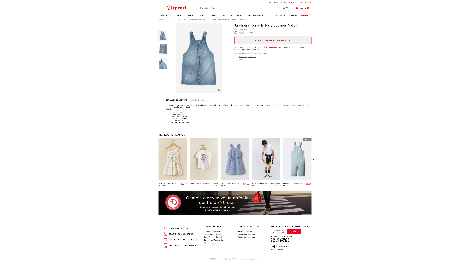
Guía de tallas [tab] (197, 100)
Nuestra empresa (244, 231)
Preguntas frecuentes (213, 231)
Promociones (209, 246)
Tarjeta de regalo (277, 3)
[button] (313, 159)
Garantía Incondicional (213, 237)
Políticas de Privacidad (213, 234)
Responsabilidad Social (246, 234)
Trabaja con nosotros (181, 234)
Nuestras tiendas (178, 228)
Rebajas (305, 15)
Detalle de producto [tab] (176, 100)
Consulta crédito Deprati (299, 3)
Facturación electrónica (182, 245)
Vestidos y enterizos (197, 20)
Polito (241, 59)
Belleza (227, 15)
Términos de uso (211, 243)
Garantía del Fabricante (213, 240)
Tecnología (278, 15)
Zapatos (214, 15)
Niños (203, 15)
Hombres (178, 15)
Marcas (293, 15)
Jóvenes (191, 15)
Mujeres (165, 15)
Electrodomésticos (257, 15)
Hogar (239, 15)
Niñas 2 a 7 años (179, 20)
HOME (161, 20)
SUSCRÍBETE (294, 231)
